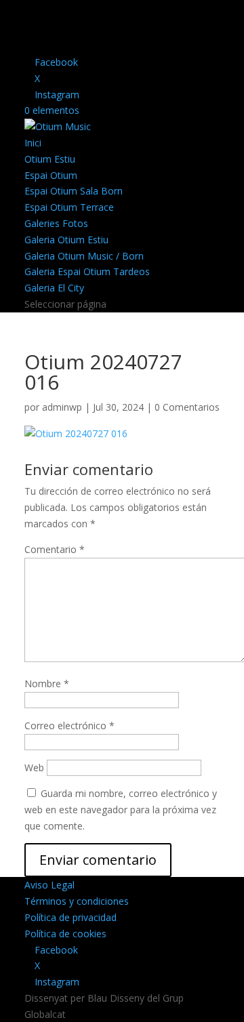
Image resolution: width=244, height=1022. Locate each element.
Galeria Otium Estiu (66, 239)
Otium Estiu (49, 158)
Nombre (46, 683)
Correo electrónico (69, 725)
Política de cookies (65, 933)
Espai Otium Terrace (69, 207)
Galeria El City (54, 287)
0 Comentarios (187, 407)
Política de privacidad (70, 917)
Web (34, 767)
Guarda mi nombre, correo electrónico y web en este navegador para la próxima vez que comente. (120, 809)
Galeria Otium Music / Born (84, 255)
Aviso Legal (49, 884)
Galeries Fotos (56, 223)
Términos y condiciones (76, 901)
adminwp (62, 407)
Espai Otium (50, 175)
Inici (32, 142)
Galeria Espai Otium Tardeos (87, 271)
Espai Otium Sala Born (73, 190)
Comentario (54, 549)
